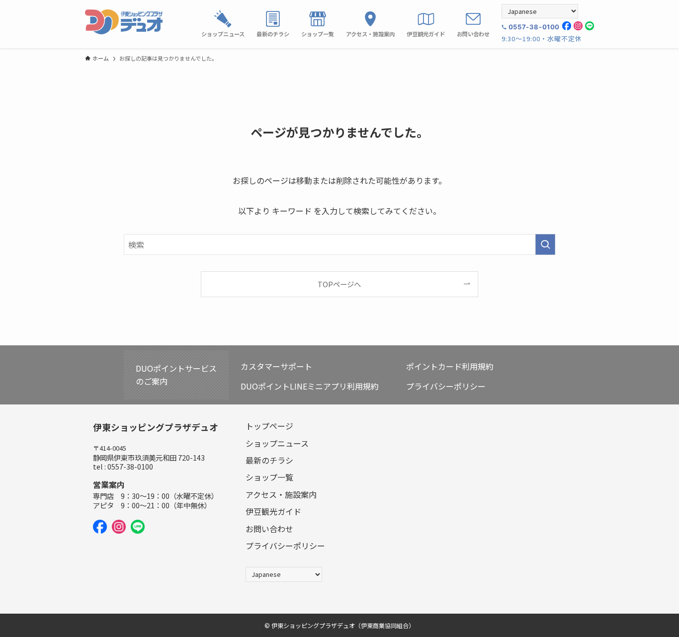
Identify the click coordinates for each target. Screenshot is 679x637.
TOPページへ (339, 284)
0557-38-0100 (534, 27)
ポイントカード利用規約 (450, 366)
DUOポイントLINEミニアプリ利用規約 (310, 386)
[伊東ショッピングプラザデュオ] (124, 21)
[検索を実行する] (545, 244)
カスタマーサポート (276, 366)
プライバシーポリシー (446, 386)
